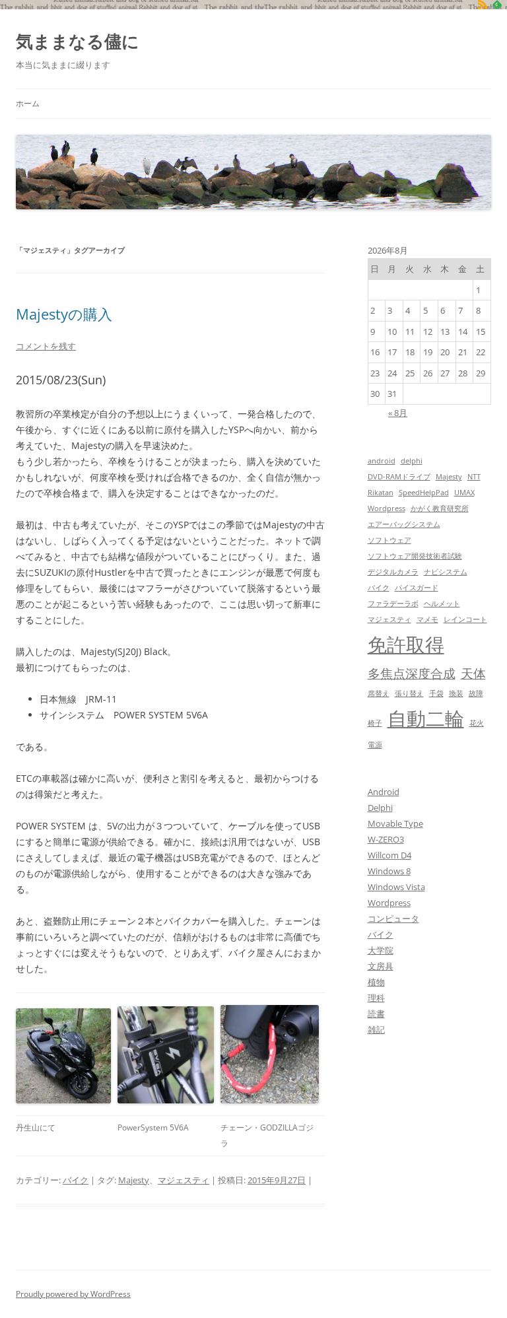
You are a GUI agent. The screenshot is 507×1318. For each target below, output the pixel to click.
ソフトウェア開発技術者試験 (415, 556)
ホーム (28, 103)
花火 (476, 723)
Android (383, 792)
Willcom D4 (389, 855)
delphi (411, 461)
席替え (378, 693)
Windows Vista (396, 887)
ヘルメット (442, 603)
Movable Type (395, 823)
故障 (476, 693)
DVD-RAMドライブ (399, 476)
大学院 (380, 950)
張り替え (409, 693)
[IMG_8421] (63, 1055)
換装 (456, 693)
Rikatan (380, 492)
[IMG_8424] (269, 1054)
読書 (376, 1014)
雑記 (376, 1029)
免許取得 (406, 644)
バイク (75, 1180)
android (381, 461)
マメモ (427, 619)
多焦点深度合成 (412, 673)
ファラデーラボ (393, 603)
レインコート (465, 619)
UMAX (464, 492)
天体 (473, 673)
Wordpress (386, 508)
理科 (376, 998)
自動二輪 (426, 718)
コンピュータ (393, 918)
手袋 (436, 693)
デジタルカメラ (393, 571)
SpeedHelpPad (424, 492)
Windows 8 (389, 871)
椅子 (375, 723)
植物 (376, 982)
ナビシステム (445, 571)
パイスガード (416, 587)
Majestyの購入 (64, 314)
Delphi (380, 808)
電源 (375, 744)
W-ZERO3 (386, 839)
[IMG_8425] (166, 1054)
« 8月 (397, 413)
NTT (474, 476)
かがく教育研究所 (440, 508)
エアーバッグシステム (404, 524)
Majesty (133, 1180)
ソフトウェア (389, 540)
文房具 (380, 966)
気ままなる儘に (77, 41)
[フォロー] (482, 4)
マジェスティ (183, 1180)
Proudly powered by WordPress (73, 1294)
